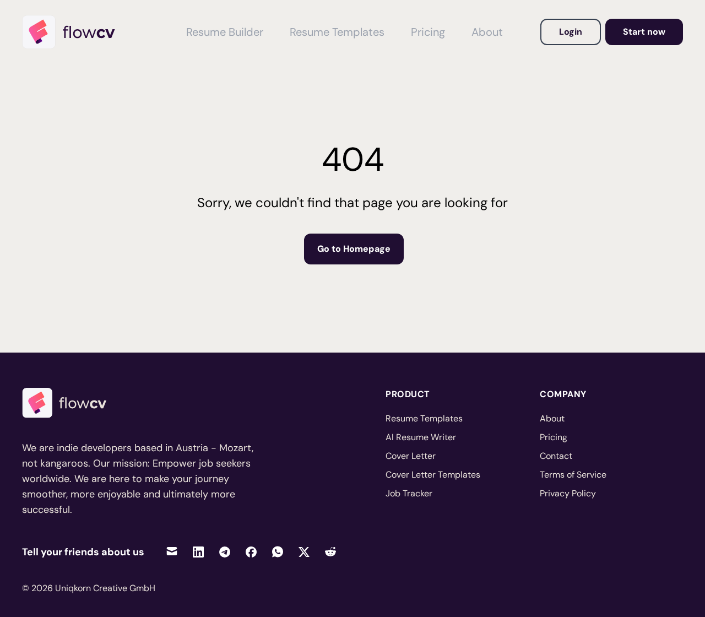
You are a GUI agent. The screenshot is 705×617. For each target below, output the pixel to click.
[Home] (74, 31)
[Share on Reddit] (330, 551)
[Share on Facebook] (251, 551)
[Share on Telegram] (225, 551)
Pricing (428, 32)
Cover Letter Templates (433, 474)
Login (570, 31)
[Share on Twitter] (304, 551)
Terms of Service (573, 474)
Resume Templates (337, 32)
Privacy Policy (568, 493)
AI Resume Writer (421, 437)
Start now (644, 31)
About (487, 32)
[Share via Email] (172, 551)
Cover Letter (411, 456)
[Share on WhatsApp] (277, 551)
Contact (556, 456)
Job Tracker (409, 493)
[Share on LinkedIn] (198, 551)
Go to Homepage (354, 249)
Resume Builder (224, 32)
